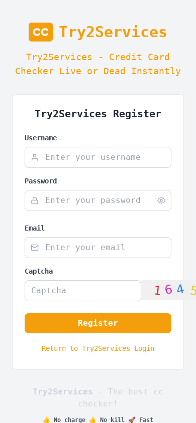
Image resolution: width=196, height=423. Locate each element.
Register (98, 323)
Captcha (39, 271)
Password (41, 181)
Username (41, 138)
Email (35, 228)
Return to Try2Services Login (98, 348)
